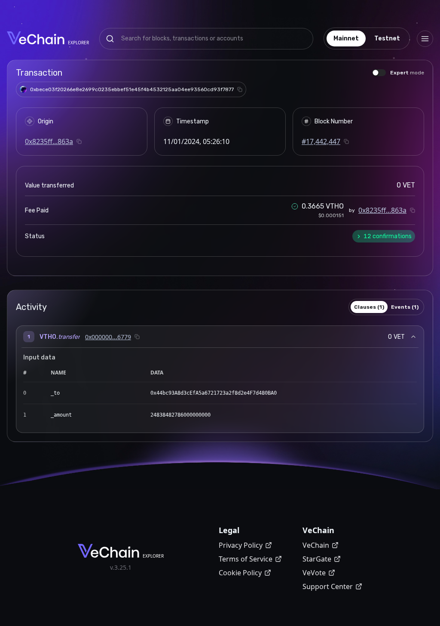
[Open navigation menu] (425, 39)
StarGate (316, 559)
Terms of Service (245, 559)
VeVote (314, 572)
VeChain (315, 545)
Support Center (327, 586)
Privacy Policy (241, 545)
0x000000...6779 (108, 337)
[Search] (110, 38)
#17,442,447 (321, 141)
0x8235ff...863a (49, 141)
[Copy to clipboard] (239, 89)
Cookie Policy (240, 572)
